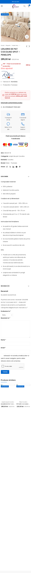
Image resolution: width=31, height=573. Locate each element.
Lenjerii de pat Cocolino (15, 45)
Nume (3, 340)
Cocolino (10, 160)
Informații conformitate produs (11, 103)
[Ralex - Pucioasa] (8, 75)
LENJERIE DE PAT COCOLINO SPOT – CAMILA (14, 404)
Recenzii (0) (5, 286)
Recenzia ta (5, 318)
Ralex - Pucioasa (11, 163)
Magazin (8, 45)
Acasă (2, 45)
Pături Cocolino (23, 402)
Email (3, 348)
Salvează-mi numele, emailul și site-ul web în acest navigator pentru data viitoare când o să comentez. (15, 358)
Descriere (4, 176)
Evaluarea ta (6, 311)
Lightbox (27, 37)
